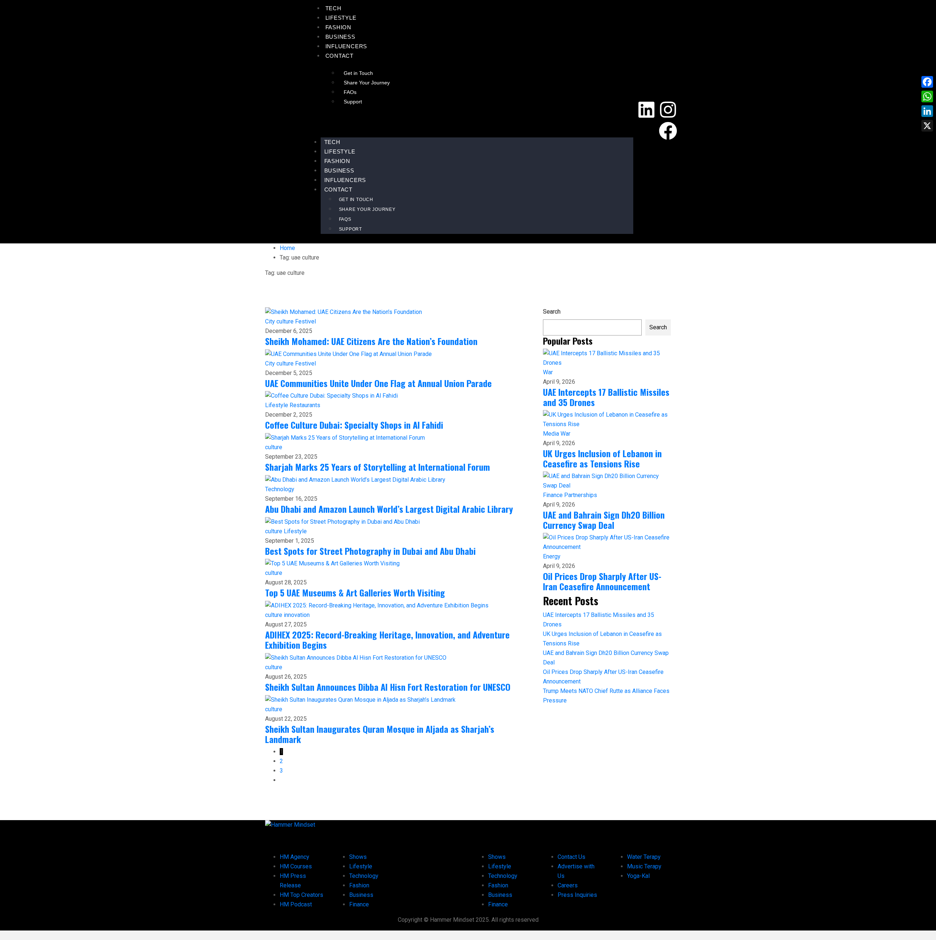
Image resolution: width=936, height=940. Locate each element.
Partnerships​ (580, 495)
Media (552, 433)
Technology (279, 489)
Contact (339, 56)
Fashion (338, 27)
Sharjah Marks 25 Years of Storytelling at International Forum (377, 466)
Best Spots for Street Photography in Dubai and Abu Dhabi (370, 550)
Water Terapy (644, 856)
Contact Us (571, 856)
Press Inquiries (577, 894)
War (548, 372)
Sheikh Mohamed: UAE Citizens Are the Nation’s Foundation (371, 341)
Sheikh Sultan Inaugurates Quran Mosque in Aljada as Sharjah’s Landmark (379, 734)
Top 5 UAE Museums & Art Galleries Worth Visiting (355, 592)
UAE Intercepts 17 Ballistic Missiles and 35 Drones (606, 397)
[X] (927, 125)
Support (353, 102)
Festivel (305, 321)
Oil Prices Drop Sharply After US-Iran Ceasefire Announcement (602, 581)
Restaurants (305, 405)
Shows (358, 856)
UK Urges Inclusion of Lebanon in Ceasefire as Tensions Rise (602, 458)
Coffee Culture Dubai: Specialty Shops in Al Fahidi (354, 424)
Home (287, 248)
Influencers (346, 46)
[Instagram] (668, 110)
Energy (552, 556)
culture (285, 321)
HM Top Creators (301, 894)
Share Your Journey (367, 83)
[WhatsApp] (927, 96)
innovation (297, 614)
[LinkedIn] (927, 111)
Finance (553, 495)
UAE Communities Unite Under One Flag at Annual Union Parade (378, 383)
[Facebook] (668, 131)
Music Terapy (644, 866)
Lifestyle (340, 18)
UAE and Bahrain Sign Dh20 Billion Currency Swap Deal (604, 519)
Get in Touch (358, 73)
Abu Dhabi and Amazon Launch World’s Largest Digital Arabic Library (389, 508)
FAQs (350, 92)
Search (552, 311)
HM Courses (296, 866)
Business (340, 37)
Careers (568, 885)
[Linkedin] (646, 110)
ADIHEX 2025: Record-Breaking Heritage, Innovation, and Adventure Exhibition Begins (387, 639)
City (270, 321)
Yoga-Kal (638, 875)
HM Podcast (296, 904)
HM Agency (294, 856)
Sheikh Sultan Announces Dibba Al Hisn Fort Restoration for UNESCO (387, 686)
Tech (333, 8)
